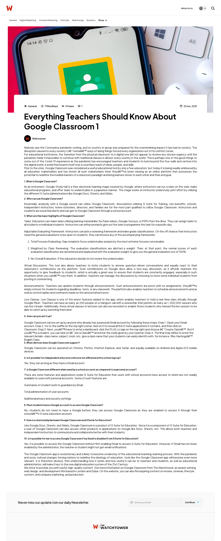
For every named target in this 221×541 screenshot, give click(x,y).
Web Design (78, 20)
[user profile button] (202, 8)
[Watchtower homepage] (110, 526)
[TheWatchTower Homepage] (9, 8)
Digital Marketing (28, 20)
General (13, 20)
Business (91, 20)
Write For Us (187, 8)
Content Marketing (48, 20)
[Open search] (213, 8)
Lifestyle (64, 20)
